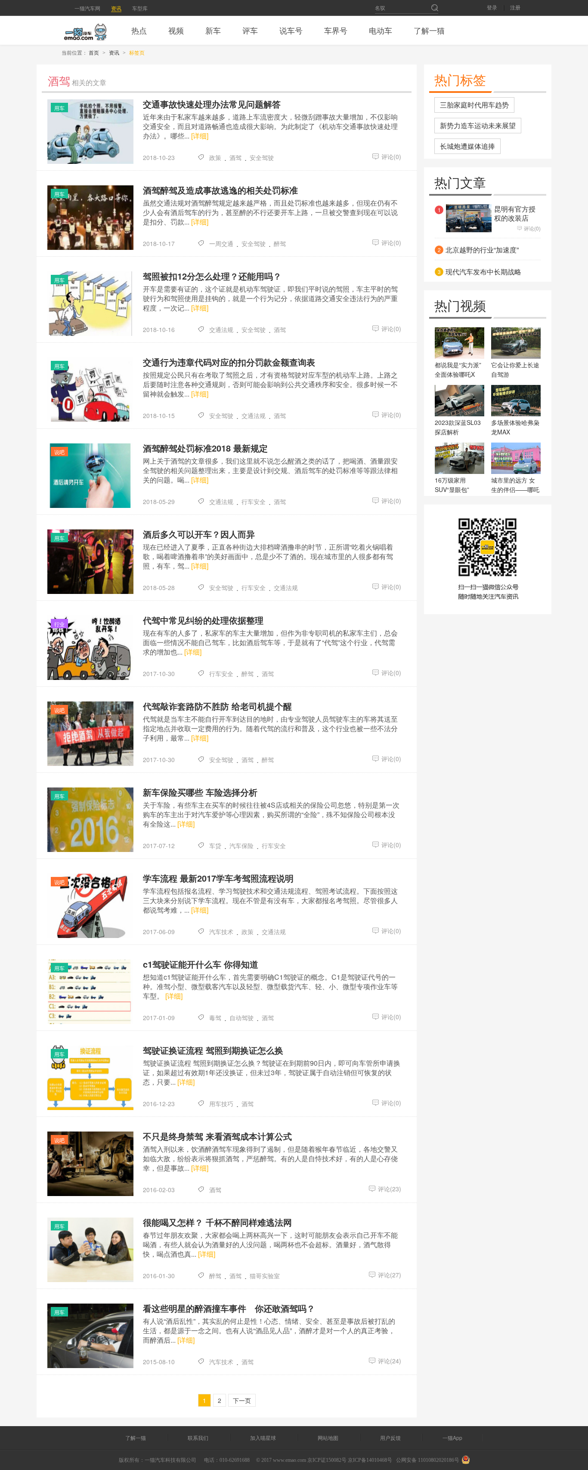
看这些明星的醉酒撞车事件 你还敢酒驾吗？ (229, 1308)
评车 (250, 30)
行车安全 (253, 501)
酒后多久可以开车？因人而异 (199, 534)
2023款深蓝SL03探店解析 (458, 427)
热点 (139, 30)
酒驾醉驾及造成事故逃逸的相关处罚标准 (220, 190)
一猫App (452, 1437)
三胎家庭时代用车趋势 (474, 105)
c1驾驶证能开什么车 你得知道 (200, 964)
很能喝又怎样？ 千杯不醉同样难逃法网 (217, 1222)
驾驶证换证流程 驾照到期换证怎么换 (213, 1050)
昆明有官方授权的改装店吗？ (514, 217)
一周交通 (221, 243)
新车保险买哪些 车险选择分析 (200, 792)
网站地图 (328, 1437)
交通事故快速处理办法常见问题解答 (212, 104)
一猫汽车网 (87, 8)
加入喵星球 (263, 1437)
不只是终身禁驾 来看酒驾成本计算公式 (217, 1136)
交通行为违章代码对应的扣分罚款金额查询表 (229, 362)
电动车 (380, 30)
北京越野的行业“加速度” (482, 250)
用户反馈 (390, 1437)
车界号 (335, 30)
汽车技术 (221, 931)
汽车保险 (241, 845)
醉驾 (280, 243)
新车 (213, 30)
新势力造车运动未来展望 (478, 125)
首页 (94, 52)
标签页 (137, 52)
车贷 (215, 845)
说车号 (291, 30)
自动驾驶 (241, 1017)
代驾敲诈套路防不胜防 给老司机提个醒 (217, 706)
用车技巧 (221, 1103)
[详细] (199, 136)
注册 (515, 8)
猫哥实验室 (265, 1275)
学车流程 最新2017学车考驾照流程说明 (218, 878)
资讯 (116, 8)
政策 (215, 157)
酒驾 (235, 157)
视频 (176, 30)
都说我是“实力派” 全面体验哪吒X (458, 369)
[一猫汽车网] (85, 30)
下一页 (242, 1400)
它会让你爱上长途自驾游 (515, 369)
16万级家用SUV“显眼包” (452, 485)
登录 (492, 8)
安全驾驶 (262, 157)
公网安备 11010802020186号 (427, 1460)
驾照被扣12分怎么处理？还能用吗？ (212, 276)
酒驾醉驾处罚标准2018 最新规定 (205, 448)
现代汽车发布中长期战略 (483, 272)
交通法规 (221, 329)
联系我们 (198, 1437)
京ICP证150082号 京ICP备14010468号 (349, 1460)
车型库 (140, 8)
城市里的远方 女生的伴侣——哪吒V (515, 489)
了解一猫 (429, 30)
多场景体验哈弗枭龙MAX (515, 427)
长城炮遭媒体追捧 (467, 146)
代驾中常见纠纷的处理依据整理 (203, 620)
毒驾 (215, 1017)
